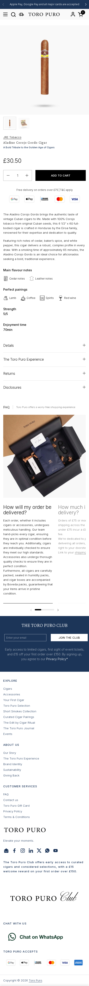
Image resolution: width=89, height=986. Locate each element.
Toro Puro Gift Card (16, 805)
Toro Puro (35, 980)
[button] (13, 14)
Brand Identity (12, 764)
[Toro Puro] (44, 14)
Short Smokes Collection (19, 711)
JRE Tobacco (12, 137)
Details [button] (8, 345)
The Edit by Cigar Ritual (19, 722)
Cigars (7, 688)
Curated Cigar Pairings (18, 717)
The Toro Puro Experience (21, 758)
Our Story (9, 752)
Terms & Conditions (16, 817)
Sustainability (12, 769)
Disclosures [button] (12, 387)
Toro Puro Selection (16, 705)
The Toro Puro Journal (18, 728)
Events (7, 734)
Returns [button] (9, 373)
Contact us (10, 800)
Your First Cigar (13, 700)
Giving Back (11, 775)
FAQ (6, 794)
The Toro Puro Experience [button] (23, 359)
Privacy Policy (12, 811)
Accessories (11, 694)
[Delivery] (21, 14)
